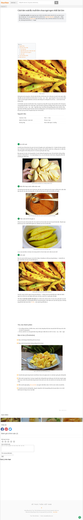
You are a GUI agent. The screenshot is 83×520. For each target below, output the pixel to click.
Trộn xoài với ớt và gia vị (26, 52)
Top (79, 517)
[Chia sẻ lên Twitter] (10, 429)
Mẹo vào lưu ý (22, 57)
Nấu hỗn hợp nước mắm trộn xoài (28, 50)
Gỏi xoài (52, 419)
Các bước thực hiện (23, 47)
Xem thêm (55, 512)
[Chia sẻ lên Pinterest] (6, 429)
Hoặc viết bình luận (5, 444)
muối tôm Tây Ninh (49, 17)
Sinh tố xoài (31, 419)
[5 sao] (14, 441)
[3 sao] (8, 441)
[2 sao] (5, 441)
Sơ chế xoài (23, 49)
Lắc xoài (22, 54)
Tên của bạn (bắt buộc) (6, 453)
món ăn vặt (32, 18)
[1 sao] (2, 441)
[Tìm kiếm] (56, 2)
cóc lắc (32, 302)
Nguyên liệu (21, 46)
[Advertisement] (39, 480)
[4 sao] (11, 441)
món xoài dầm (33, 384)
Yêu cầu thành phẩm (23, 55)
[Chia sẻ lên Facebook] (2, 429)
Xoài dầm (10, 419)
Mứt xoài (72, 419)
